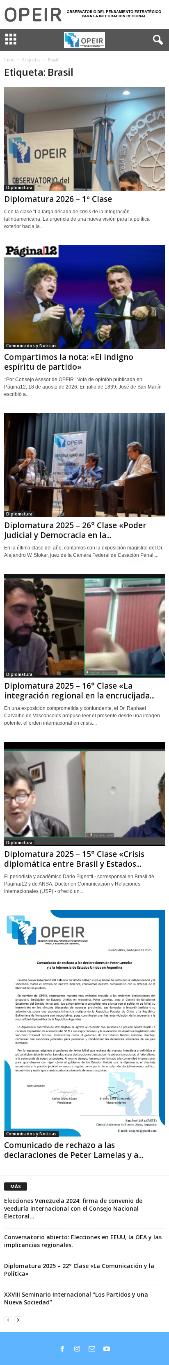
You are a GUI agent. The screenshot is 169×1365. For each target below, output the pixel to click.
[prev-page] (8, 1319)
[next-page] (18, 1319)
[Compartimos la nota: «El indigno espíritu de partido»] (84, 297)
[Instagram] (77, 1349)
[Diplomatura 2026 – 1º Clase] (84, 138)
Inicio (9, 60)
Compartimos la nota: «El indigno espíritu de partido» (68, 362)
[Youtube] (106, 1349)
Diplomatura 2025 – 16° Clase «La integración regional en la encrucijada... (79, 690)
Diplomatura (19, 187)
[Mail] (91, 1349)
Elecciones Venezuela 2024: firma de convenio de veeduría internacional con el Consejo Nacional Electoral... (73, 1208)
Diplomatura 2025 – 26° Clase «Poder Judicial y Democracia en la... (75, 530)
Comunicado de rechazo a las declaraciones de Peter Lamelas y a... (73, 1150)
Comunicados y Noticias (31, 345)
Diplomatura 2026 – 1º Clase (58, 199)
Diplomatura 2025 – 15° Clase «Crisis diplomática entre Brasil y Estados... (74, 859)
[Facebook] (62, 1349)
